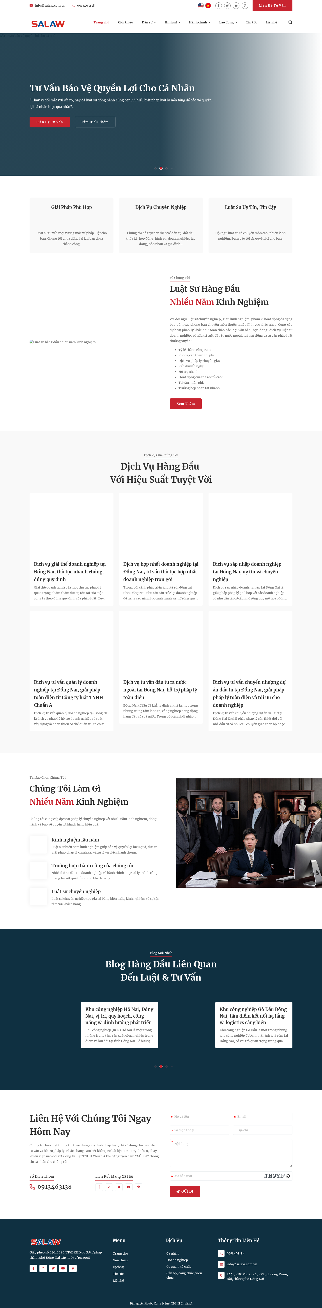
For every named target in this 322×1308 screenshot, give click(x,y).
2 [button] (161, 168)
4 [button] (172, 168)
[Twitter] (227, 6)
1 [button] (155, 168)
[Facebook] (219, 6)
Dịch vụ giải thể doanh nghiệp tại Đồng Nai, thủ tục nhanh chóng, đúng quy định (70, 571)
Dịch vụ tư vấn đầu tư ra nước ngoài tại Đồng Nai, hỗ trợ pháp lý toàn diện (160, 689)
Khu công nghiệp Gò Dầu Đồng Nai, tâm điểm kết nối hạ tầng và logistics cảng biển (253, 1016)
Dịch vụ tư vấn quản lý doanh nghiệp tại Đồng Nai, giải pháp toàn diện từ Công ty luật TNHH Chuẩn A (68, 693)
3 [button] (166, 168)
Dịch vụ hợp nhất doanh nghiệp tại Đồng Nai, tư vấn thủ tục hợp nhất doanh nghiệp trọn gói (160, 571)
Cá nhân (172, 1253)
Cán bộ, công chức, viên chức (184, 1275)
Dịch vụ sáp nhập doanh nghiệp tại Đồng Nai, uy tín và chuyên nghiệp (247, 571)
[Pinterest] (245, 6)
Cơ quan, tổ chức (178, 1267)
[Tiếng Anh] (201, 5)
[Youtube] (236, 6)
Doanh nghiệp (177, 1260)
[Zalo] (109, 1187)
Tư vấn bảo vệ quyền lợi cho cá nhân (112, 88)
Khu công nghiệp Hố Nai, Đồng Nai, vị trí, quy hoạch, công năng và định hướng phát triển (119, 1016)
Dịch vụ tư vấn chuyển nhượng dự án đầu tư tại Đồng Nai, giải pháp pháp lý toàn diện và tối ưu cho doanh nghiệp (249, 693)
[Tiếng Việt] (208, 5)
